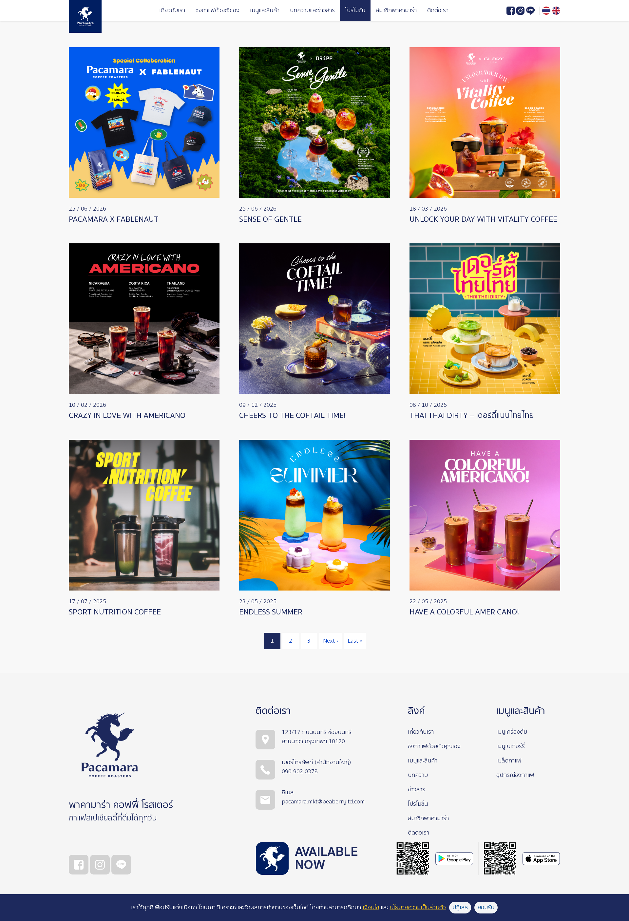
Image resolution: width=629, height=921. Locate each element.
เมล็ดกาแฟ (509, 760)
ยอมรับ (486, 907)
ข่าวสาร (416, 789)
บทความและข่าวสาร (312, 10)
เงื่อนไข (371, 907)
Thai (546, 11)
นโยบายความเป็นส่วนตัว (418, 907)
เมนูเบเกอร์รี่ (510, 746)
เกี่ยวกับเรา (172, 10)
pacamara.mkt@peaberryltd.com (323, 801)
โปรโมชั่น (355, 10)
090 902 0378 (300, 771)
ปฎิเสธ (460, 907)
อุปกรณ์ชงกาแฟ (515, 775)
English (556, 11)
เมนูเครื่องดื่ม (511, 732)
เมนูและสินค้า (264, 10)
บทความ (418, 775)
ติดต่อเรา (437, 10)
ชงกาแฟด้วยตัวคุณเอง (434, 746)
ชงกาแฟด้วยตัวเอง (217, 10)
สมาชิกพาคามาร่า (396, 10)
